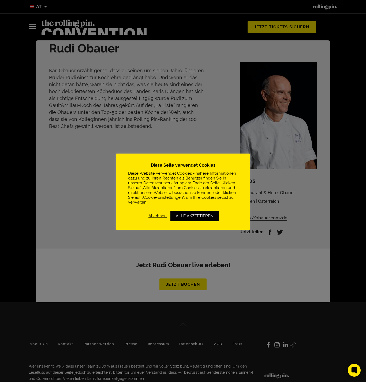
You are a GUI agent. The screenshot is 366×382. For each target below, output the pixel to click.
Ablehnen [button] (157, 215)
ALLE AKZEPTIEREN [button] (195, 215)
